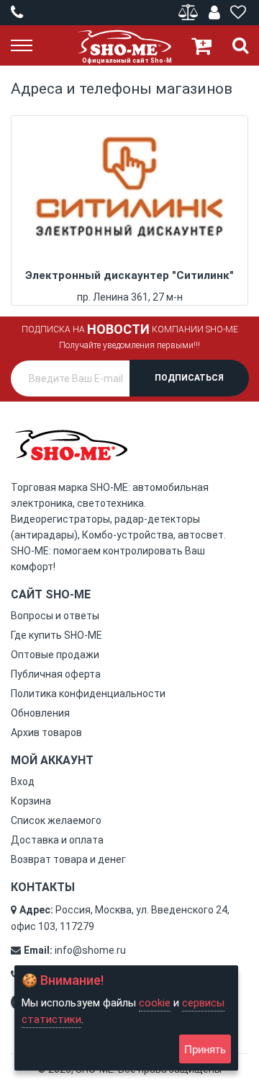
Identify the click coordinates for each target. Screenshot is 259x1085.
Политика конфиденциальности (88, 693)
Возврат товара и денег (68, 859)
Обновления (40, 713)
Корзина (31, 801)
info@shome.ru (90, 950)
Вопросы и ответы (55, 615)
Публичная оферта (56, 674)
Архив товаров (46, 732)
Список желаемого (56, 820)
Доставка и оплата (57, 840)
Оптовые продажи (55, 654)
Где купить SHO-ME (56, 635)
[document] (126, 1018)
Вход (23, 781)
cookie (155, 1002)
